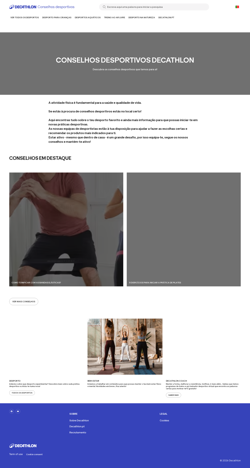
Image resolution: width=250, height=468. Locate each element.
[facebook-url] (11, 411)
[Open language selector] (237, 6)
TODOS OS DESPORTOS (22, 393)
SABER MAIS (173, 395)
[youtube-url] (18, 411)
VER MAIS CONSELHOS (23, 301)
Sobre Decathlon (79, 420)
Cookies (164, 420)
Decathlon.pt (77, 426)
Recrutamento (77, 432)
